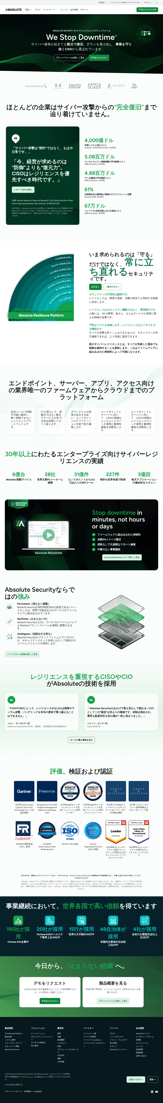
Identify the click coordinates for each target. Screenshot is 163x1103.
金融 (59, 1036)
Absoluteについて (143, 1033)
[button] (103, 2)
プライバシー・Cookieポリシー (35, 1076)
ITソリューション (38, 1033)
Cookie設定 (37, 1091)
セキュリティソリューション (41, 1038)
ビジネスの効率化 (38, 1042)
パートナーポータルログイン (94, 1044)
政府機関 (60, 1040)
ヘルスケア (61, 1043)
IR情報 (138, 1040)
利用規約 (13, 1076)
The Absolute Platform (13, 1033)
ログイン (147, 2)
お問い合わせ (141, 1056)
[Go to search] (157, 2)
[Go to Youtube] (156, 1091)
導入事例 (34, 1046)
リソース (64, 9)
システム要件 (10, 1040)
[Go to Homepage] (13, 10)
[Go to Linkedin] (152, 1091)
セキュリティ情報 (12, 1046)
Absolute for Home (12, 1049)
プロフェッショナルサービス (68, 1050)
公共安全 (60, 1055)
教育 (59, 1033)
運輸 (59, 1058)
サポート (84, 9)
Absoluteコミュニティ (118, 1049)
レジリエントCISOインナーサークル (125, 2)
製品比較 (8, 1036)
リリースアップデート (14, 1043)
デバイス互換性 (90, 1036)
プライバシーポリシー (14, 1091)
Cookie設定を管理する (14, 1084)
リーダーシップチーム (145, 1036)
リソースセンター (117, 1036)
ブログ (37, 9)
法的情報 (139, 1049)
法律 (59, 1046)
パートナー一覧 (90, 1033)
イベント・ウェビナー (119, 1040)
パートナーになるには (92, 1040)
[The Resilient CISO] (146, 33)
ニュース (139, 1046)
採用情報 (139, 1052)
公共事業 (60, 1061)
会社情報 (74, 9)
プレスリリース (142, 1043)
